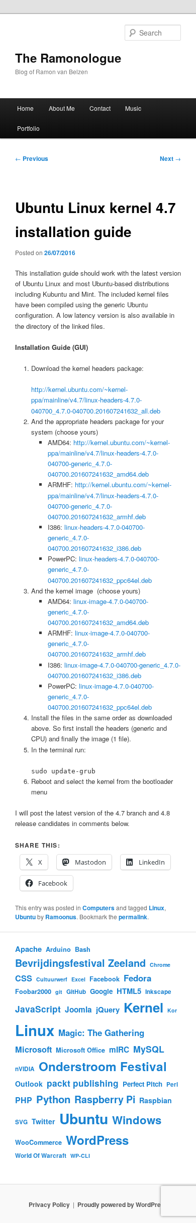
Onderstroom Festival (103, 1066)
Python (53, 1099)
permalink (133, 916)
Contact (100, 108)
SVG (21, 1122)
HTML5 (129, 990)
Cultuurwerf (51, 979)
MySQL (148, 1049)
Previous (31, 158)
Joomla (78, 1009)
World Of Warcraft (40, 1155)
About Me (62, 108)
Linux (156, 907)
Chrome (160, 964)
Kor (172, 1010)
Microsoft (33, 1049)
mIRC (119, 1049)
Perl (172, 1084)
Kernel (143, 1007)
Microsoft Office (80, 1050)
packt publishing (83, 1083)
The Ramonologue (68, 57)
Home (25, 108)
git (58, 991)
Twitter (43, 1121)
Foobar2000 (33, 991)
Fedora (137, 978)
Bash (82, 949)
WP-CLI (80, 1155)
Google (101, 991)
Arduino (58, 949)
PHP (23, 1100)
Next (170, 158)
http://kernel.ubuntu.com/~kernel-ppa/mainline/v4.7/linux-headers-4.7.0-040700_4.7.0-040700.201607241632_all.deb (96, 399)
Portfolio (28, 128)
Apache (28, 948)
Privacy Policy (49, 1204)
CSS (23, 978)
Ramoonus (60, 916)
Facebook (104, 978)
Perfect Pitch (142, 1084)
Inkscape (158, 991)
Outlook (29, 1084)
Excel (78, 979)
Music (133, 108)
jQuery (108, 1009)
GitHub (76, 991)
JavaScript (38, 1008)
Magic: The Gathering (101, 1033)
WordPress (97, 1139)
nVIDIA (25, 1069)
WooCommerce (38, 1142)
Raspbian (155, 1100)
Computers (98, 907)
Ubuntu (25, 916)
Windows (136, 1120)
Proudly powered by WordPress (122, 1204)
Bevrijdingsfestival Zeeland (80, 963)
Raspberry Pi (104, 1099)
